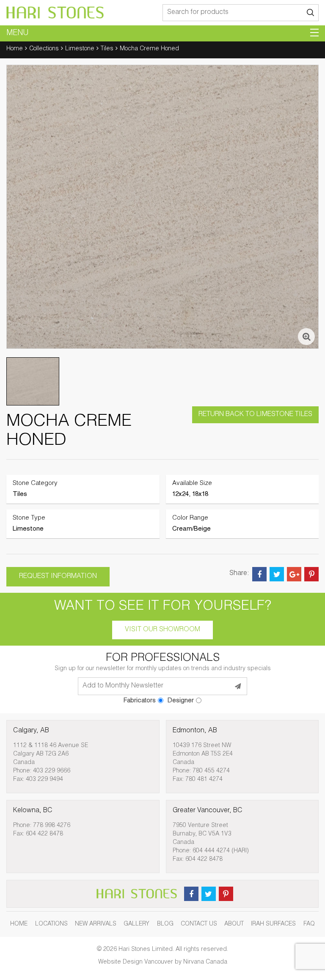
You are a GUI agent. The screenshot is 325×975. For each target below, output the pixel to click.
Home (14, 49)
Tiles (107, 49)
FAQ (309, 924)
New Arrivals (95, 924)
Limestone (79, 49)
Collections (44, 49)
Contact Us (199, 924)
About (234, 924)
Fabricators (140, 701)
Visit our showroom (162, 630)
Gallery (136, 924)
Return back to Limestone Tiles (255, 414)
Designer (181, 701)
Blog (165, 924)
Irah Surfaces (273, 924)
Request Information (58, 576)
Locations (51, 924)
